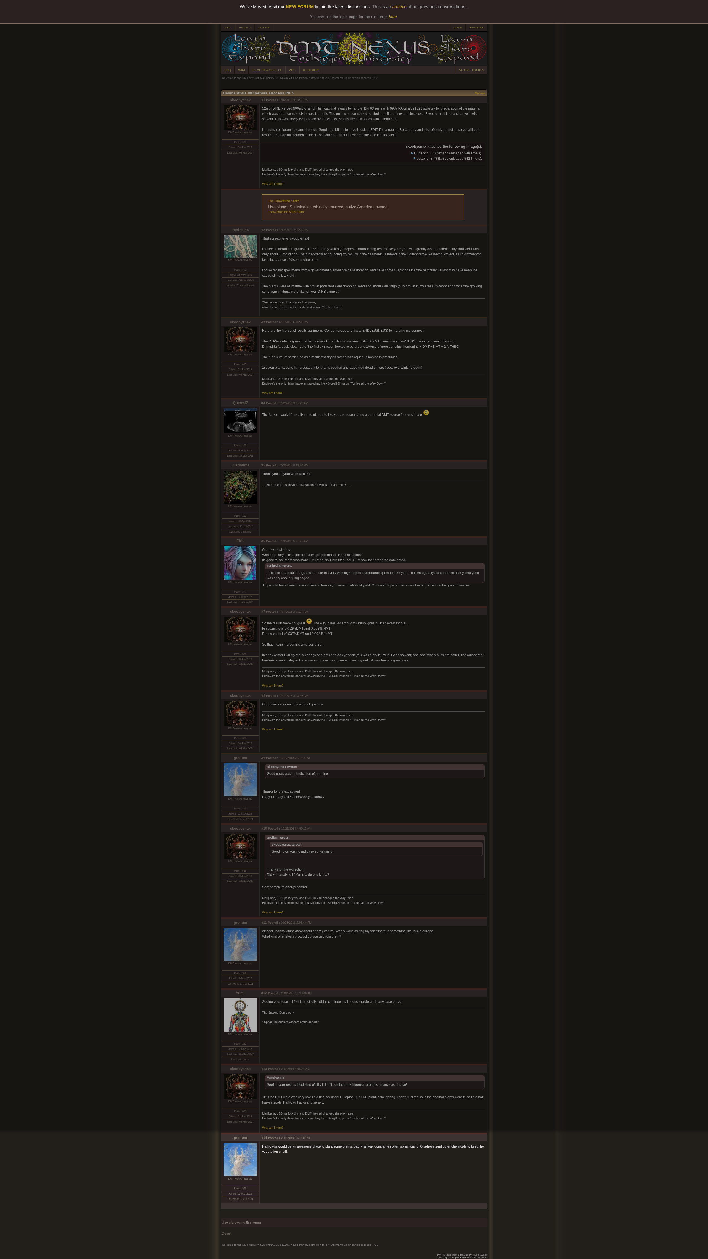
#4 (263, 403)
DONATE (264, 27)
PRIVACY (245, 27)
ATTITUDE (311, 70)
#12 (264, 993)
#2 (263, 230)
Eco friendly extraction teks (310, 77)
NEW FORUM (300, 6)
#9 (263, 758)
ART (292, 70)
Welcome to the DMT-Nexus (239, 77)
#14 (264, 1138)
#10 (264, 828)
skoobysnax (240, 100)
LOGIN (457, 27)
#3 (263, 322)
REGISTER (476, 27)
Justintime (240, 465)
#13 (264, 1069)
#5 (263, 465)
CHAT (228, 27)
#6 (263, 541)
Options (480, 93)
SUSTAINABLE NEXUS (275, 77)
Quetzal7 (240, 403)
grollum (240, 758)
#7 (263, 612)
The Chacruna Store (284, 201)
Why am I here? (272, 183)
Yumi (240, 993)
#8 (263, 696)
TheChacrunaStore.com (286, 212)
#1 (263, 100)
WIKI (241, 70)
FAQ (228, 70)
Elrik (240, 541)
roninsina (240, 230)
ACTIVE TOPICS (471, 70)
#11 (264, 923)
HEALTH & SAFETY (267, 70)
